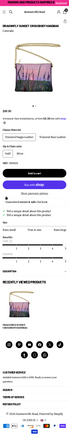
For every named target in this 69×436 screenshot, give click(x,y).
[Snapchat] (34, 354)
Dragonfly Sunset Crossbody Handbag (15, 326)
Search (7, 389)
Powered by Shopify (51, 413)
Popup (10, 241)
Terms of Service (13, 397)
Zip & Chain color (12, 146)
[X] (49, 344)
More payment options (34, 193)
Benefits (7, 237)
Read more (61, 3)
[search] (11, 12)
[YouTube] (29, 344)
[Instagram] (9, 344)
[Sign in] (59, 12)
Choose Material (12, 129)
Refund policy (12, 404)
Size (5, 222)
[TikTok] (60, 344)
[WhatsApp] (44, 354)
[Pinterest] (19, 344)
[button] (63, 21)
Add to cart (34, 173)
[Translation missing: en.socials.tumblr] (24, 354)
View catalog (5, 12)
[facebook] (39, 344)
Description (9, 271)
